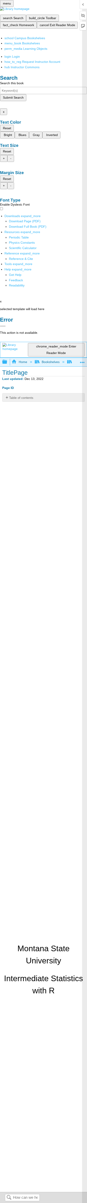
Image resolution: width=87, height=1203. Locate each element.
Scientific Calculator (23, 248)
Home (23, 362)
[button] (16, 280)
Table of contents (21, 397)
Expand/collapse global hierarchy (7, 362)
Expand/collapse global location (82, 360)
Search (9, 1197)
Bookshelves (50, 362)
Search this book (12, 83)
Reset (7, 128)
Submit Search (13, 97)
